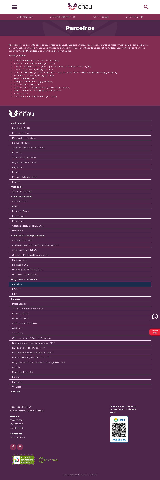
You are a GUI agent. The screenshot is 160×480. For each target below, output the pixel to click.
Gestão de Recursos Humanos (28, 226)
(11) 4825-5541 (16, 424)
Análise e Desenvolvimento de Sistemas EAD (35, 245)
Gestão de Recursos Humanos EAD (30, 255)
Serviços (15, 299)
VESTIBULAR (101, 17)
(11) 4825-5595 (17, 428)
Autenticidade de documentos (28, 308)
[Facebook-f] (13, 447)
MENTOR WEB (134, 17)
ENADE (16, 182)
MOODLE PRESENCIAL (63, 17)
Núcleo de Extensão (22, 372)
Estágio (16, 377)
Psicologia (17, 230)
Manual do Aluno (21, 143)
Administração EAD (22, 240)
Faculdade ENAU (21, 128)
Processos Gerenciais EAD (25, 274)
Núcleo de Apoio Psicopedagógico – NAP (33, 343)
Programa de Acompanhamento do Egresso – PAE (38, 362)
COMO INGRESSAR (22, 191)
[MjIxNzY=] (124, 429)
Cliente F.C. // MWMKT (87, 475)
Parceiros (17, 284)
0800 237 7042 (17, 437)
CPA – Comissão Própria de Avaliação (31, 338)
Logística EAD (19, 260)
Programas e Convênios (24, 279)
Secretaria (17, 333)
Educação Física (20, 211)
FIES (14, 294)
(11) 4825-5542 (17, 420)
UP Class (16, 387)
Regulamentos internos (24, 162)
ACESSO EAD (25, 17)
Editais (15, 172)
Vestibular (16, 187)
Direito (15, 206)
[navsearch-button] (146, 6)
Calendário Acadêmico (24, 157)
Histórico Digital (20, 318)
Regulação (17, 167)
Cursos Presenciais (21, 196)
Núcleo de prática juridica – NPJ (28, 348)
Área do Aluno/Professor (25, 323)
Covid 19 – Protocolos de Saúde (28, 147)
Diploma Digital (20, 313)
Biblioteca (17, 328)
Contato (15, 391)
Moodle (16, 367)
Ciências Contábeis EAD (24, 250)
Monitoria (17, 382)
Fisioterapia (18, 221)
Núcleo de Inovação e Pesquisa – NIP (31, 357)
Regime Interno (20, 133)
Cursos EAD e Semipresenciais (28, 235)
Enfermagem (19, 216)
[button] (14, 7)
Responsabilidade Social (24, 177)
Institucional (18, 123)
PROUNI (16, 289)
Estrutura (17, 152)
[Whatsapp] (154, 318)
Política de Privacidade (24, 138)
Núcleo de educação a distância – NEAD (32, 352)
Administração (19, 201)
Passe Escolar (19, 304)
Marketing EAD (20, 265)
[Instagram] (20, 447)
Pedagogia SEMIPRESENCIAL (27, 269)
